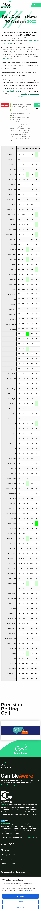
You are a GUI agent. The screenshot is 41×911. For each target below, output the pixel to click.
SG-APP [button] (31, 149)
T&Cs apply (7, 59)
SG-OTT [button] (23, 149)
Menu (37, 5)
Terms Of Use (7, 859)
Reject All (20, 907)
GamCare (4, 805)
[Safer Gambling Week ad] (20, 730)
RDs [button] (18, 149)
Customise (20, 902)
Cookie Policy (28, 890)
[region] (20, 894)
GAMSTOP (5, 824)
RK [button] (27, 149)
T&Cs (37, 108)
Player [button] (14, 149)
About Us (5, 850)
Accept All (20, 896)
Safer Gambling (8, 864)
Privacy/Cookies (8, 855)
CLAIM (37, 105)
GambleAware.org (8, 785)
